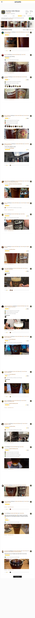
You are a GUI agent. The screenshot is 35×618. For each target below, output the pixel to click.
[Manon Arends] (12, 290)
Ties (5, 513)
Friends (30, 29)
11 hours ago (6, 99)
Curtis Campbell (7, 501)
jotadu (5, 213)
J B (4, 446)
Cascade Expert (7, 336)
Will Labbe (6, 485)
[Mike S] (10, 509)
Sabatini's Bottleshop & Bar (9, 401)
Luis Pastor (6, 423)
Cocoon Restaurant (7, 337)
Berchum (6, 77)
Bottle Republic (11, 148)
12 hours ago (6, 198)
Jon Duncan (6, 550)
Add (33, 19)
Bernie (5, 246)
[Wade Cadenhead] (10, 50)
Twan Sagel (6, 268)
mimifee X (6, 371)
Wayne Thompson (7, 143)
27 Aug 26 (5, 230)
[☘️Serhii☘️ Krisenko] (10, 165)
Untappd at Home (7, 116)
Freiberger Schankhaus (8, 269)
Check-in (30, 19)
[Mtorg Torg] (10, 572)
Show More (11, 18)
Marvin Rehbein (7, 115)
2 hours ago (5, 48)
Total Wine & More (12, 249)
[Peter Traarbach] (10, 290)
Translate (6, 518)
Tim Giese (6, 76)
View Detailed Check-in (11, 48)
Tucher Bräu (8, 12)
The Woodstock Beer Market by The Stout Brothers (16, 551)
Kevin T (5, 202)
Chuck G (5, 54)
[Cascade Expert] (10, 396)
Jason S (5, 400)
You (32, 29)
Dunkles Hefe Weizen (16, 54)
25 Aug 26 (5, 442)
